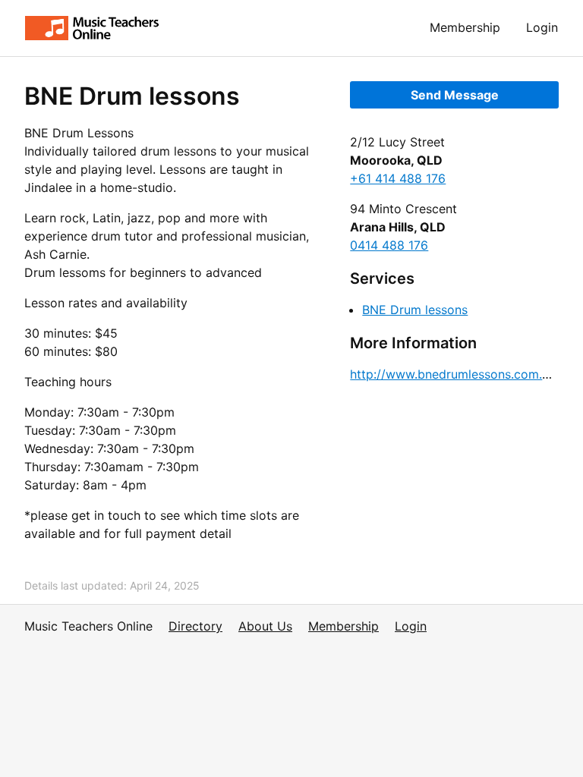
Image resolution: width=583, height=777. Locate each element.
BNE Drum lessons (415, 309)
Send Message (455, 94)
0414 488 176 (389, 245)
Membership (465, 27)
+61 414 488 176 (398, 178)
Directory (195, 626)
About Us (265, 626)
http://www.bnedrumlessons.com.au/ (455, 374)
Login (542, 27)
